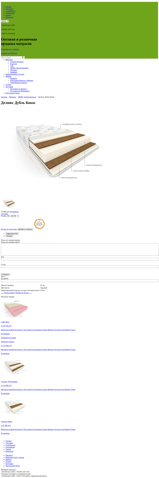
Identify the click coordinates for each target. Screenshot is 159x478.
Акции (8, 15)
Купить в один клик (9, 229)
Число (3, 276)
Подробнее (5, 334)
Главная (4, 97)
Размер (4, 216)
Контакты (9, 17)
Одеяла (8, 85)
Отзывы (9, 236)
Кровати (13, 78)
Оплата (8, 7)
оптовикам (14, 212)
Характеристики (12, 233)
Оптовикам (10, 13)
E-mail (3, 264)
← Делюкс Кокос (8, 293)
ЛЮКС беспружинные (19, 68)
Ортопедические (17, 62)
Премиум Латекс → (23, 293)
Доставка (9, 9)
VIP (11, 66)
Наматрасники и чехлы (15, 74)
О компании (10, 11)
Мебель (9, 76)
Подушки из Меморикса (20, 91)
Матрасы (9, 60)
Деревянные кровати (18, 83)
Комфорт (13, 72)
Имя (2, 257)
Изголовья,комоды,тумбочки (21, 80)
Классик (13, 64)
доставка (4, 214)
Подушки (9, 87)
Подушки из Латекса (18, 89)
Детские (13, 70)
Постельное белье (13, 93)
